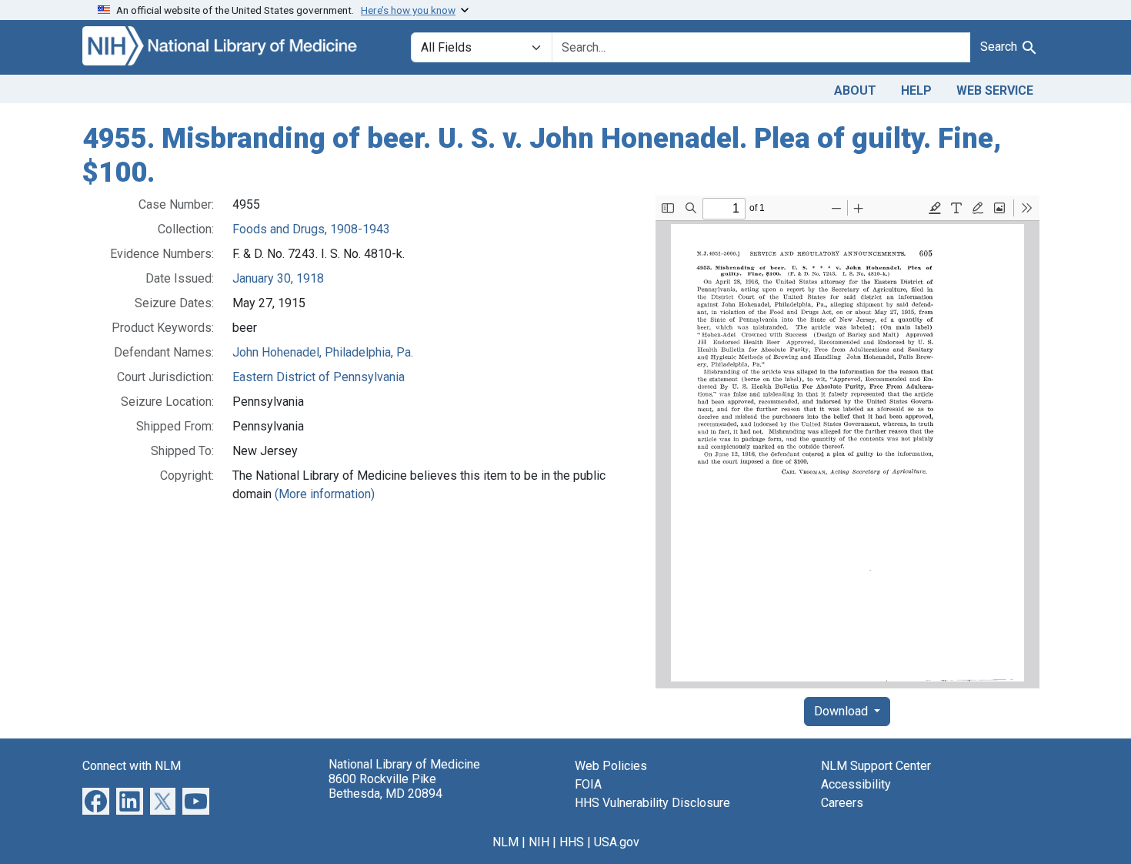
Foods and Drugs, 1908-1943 (311, 229)
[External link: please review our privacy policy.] (95, 800)
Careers (842, 802)
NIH (539, 842)
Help (916, 90)
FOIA (588, 784)
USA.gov (616, 842)
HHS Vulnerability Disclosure (652, 802)
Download (842, 711)
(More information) (325, 494)
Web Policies (611, 766)
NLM (505, 842)
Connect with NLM (131, 766)
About (855, 90)
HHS (571, 842)
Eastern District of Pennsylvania (318, 377)
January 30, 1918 (278, 278)
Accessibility (856, 784)
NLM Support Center (876, 766)
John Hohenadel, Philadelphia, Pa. (322, 352)
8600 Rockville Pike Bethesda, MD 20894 (385, 786)
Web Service (994, 90)
